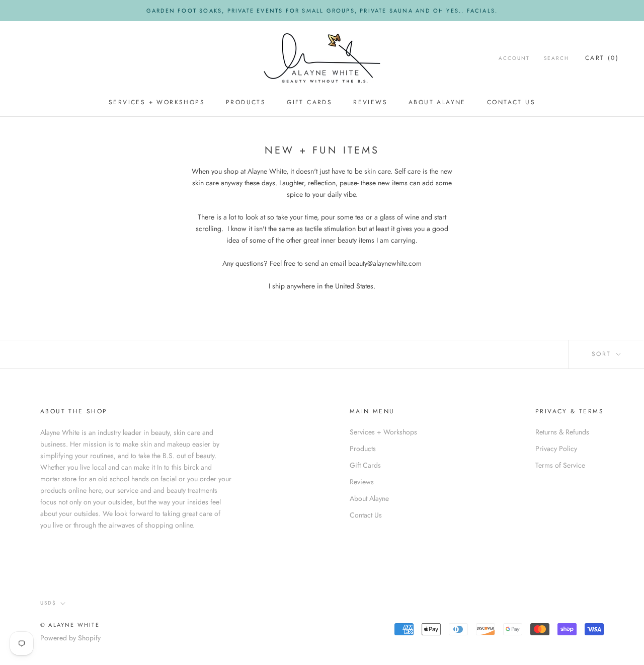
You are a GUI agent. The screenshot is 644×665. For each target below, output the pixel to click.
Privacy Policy (556, 449)
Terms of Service (560, 465)
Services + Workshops (157, 102)
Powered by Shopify (70, 638)
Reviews (370, 102)
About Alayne (437, 102)
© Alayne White (70, 625)
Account (514, 58)
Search (556, 58)
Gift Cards (309, 102)
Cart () (602, 57)
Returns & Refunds (562, 432)
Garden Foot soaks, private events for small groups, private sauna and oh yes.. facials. (322, 11)
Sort (603, 353)
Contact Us (511, 102)
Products (246, 102)
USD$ (48, 603)
